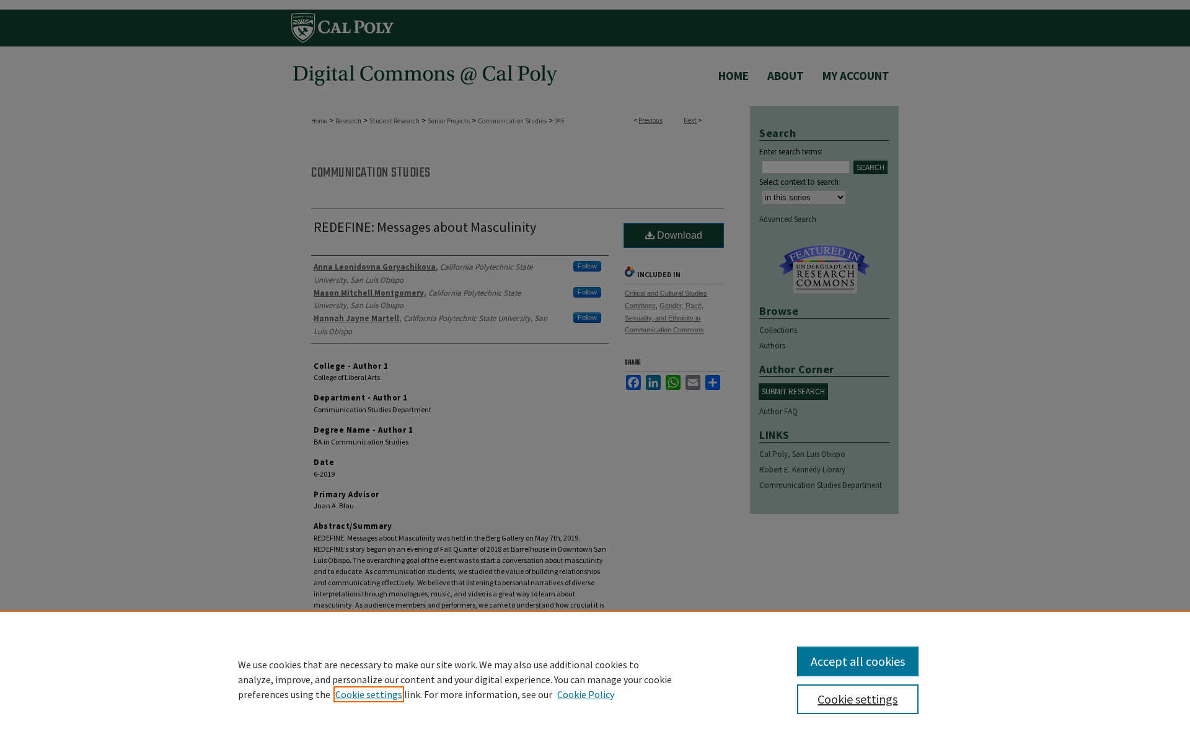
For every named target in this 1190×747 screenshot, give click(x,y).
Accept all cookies (858, 661)
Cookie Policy (585, 694)
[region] (595, 679)
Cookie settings (368, 694)
